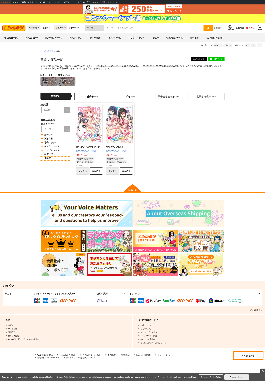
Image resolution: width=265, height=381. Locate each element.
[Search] (67, 129)
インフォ (16, 2)
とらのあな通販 (46, 50)
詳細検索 (217, 28)
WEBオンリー (69, 2)
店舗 (24, 2)
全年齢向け (34, 27)
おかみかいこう (129, 65)
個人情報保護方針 (143, 354)
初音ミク (218, 45)
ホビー (156, 37)
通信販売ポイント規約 (92, 354)
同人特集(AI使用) (214, 37)
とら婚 (30, 2)
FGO (259, 45)
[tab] (130, 96)
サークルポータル (43, 2)
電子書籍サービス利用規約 (119, 354)
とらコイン (57, 2)
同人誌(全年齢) (11, 37)
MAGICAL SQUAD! (152, 65)
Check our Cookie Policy (211, 377)
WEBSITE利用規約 (45, 354)
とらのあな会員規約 (67, 354)
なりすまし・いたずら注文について (80, 357)
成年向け (46, 27)
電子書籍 (194, 37)
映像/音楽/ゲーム (174, 37)
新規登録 (240, 27)
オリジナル (250, 45)
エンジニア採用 (99, 2)
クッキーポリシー (164, 354)
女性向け (75, 27)
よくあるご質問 (84, 2)
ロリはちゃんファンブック (108, 65)
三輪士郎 (228, 45)
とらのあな (5, 2)
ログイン (250, 27)
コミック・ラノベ (136, 37)
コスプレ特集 (114, 37)
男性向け (62, 27)
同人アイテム (75, 37)
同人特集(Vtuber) (53, 37)
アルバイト (112, 2)
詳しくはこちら (256, 309)
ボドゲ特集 (95, 37)
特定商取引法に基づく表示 (48, 357)
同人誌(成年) (31, 37)
